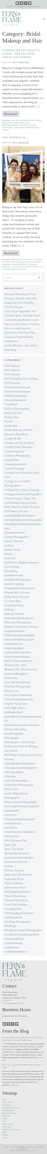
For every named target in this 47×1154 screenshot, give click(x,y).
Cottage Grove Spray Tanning (22, 489)
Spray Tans (6, 1105)
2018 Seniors (12, 374)
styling (9, 865)
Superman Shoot (14, 878)
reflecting (10, 776)
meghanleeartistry (15, 630)
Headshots (6, 1116)
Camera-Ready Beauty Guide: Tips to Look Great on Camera (21, 54)
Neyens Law (12, 690)
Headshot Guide (14, 575)
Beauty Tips (14, 120)
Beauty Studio (7, 1102)
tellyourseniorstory (15, 887)
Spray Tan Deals (14, 848)
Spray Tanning (7, 1124)
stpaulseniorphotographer (19, 857)
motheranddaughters (16, 673)
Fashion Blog (12, 549)
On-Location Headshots (18, 694)
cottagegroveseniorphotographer (23, 494)
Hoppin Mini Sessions (17, 592)
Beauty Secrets (13, 412)
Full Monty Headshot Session (22, 562)
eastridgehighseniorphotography (23, 519)
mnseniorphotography (17, 656)
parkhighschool (14, 712)
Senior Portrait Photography (21, 801)
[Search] (39, 277)
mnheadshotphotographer (28, 125)
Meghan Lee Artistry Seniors (21, 626)
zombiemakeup (13, 942)
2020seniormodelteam (17, 391)
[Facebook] (17, 3)
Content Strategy (14, 468)
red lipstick (11, 750)
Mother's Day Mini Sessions (21, 669)
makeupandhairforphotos (22, 123)
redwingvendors (14, 771)
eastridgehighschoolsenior (20, 515)
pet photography (14, 733)
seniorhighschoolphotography (22, 806)
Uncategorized (21, 269)
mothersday (11, 677)
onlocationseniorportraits (19, 699)
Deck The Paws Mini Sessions (22, 506)
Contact (5, 1138)
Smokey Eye (12, 836)
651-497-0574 (12, 6)
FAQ (4, 1121)
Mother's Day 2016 (16, 665)
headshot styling (16, 264)
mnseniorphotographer (18, 652)
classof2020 (11, 459)
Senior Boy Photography (19, 784)
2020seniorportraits (16, 395)
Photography (33, 264)
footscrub (10, 558)
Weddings (5, 130)
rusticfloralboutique (16, 780)
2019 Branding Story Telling (21, 378)
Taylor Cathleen (14, 883)
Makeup (38, 120)
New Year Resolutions (17, 682)
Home (4, 1099)
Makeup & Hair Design (10, 1108)
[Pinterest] (21, 3)
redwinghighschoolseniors (20, 763)
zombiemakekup (14, 938)
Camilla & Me (13, 438)
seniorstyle (11, 827)
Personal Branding (15, 729)
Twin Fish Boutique (16, 904)
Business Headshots (16, 434)
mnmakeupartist (7, 127)
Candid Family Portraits (18, 447)
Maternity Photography (18, 622)
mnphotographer (18, 127)
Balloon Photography (17, 408)
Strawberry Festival (16, 861)
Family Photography (16, 262)
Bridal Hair (11, 425)
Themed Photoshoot (16, 900)
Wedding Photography (32, 127)
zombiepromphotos (16, 951)
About (4, 1119)
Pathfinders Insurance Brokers (22, 724)
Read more (11, 114)
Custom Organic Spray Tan (20, 498)
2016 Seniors (12, 365)
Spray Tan (10, 844)
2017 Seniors (12, 370)
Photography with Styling (10, 267)
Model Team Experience (19, 660)
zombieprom (12, 947)
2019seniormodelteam (17, 387)
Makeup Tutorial (7, 123)
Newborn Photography (18, 686)
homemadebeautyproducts (20, 588)
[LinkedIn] (29, 3)
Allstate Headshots (15, 400)
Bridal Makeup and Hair (27, 120)
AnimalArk (11, 404)
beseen (8, 421)
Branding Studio (8, 1110)
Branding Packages (9, 1113)
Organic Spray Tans (16, 703)
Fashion (9, 545)
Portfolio (5, 1135)
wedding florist (13, 917)
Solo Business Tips (16, 840)
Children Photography (17, 455)
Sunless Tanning (14, 870)
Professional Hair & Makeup (29, 267)
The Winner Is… (15, 137)
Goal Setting (12, 566)
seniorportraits (13, 823)
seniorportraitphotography (20, 819)
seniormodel (12, 810)
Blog (4, 1132)
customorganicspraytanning (21, 502)
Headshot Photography (18, 579)
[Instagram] (25, 3)
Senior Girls (11, 789)
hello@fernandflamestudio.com (29, 6)
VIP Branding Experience (19, 913)
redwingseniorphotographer (21, 767)
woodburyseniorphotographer (22, 934)
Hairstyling (11, 571)
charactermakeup (14, 451)
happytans (31, 1150)
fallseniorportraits (15, 532)
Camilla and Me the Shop (19, 442)
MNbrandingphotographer (10, 125)
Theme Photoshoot (15, 895)
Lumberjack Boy (14, 605)
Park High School (15, 707)
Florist (8, 553)
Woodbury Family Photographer (23, 930)
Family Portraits (29, 262)
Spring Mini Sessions (17, 853)
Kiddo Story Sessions (17, 596)
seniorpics (10, 814)
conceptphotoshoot (16, 464)
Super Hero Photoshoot (18, 874)
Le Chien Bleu (13, 600)
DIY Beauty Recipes (16, 511)
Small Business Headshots (20, 831)
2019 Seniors (12, 382)
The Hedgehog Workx (17, 891)
